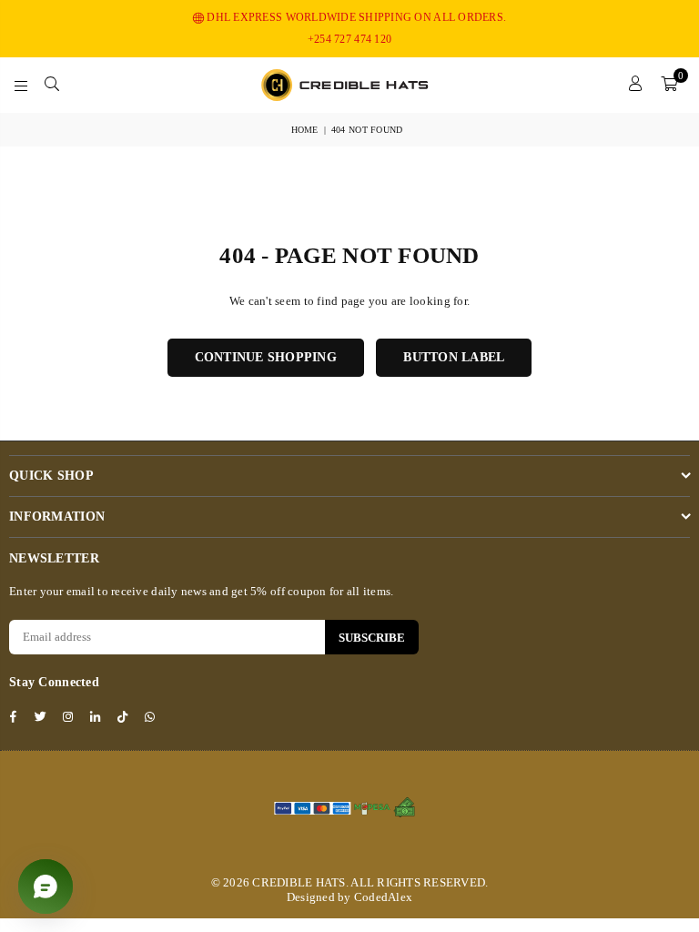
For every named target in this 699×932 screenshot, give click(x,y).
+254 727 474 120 (349, 39)
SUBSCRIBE (372, 637)
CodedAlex (383, 897)
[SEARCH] (51, 84)
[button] (669, 84)
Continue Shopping (266, 357)
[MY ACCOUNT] (636, 84)
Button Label (453, 357)
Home (305, 130)
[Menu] (20, 84)
